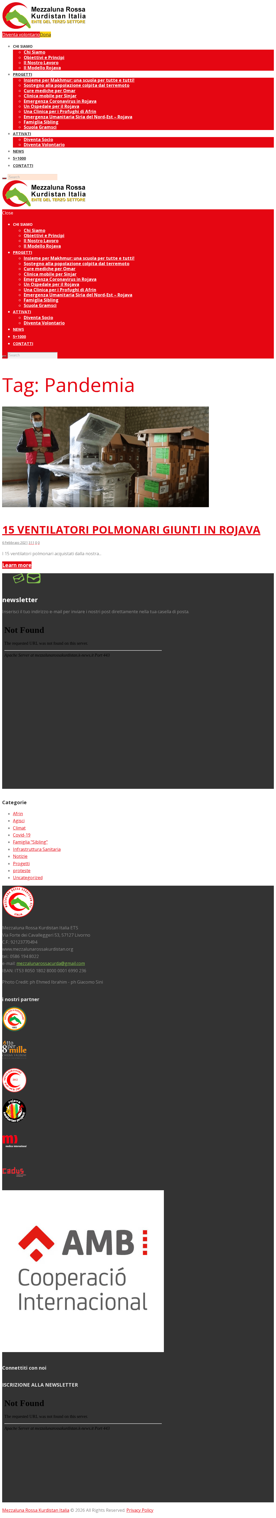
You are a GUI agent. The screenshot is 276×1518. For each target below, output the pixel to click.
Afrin (18, 814)
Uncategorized (28, 878)
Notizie (20, 856)
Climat (19, 828)
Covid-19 (21, 835)
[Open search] (4, 178)
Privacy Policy (139, 1510)
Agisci (19, 821)
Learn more (17, 565)
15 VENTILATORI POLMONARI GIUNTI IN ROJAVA (131, 529)
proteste (21, 871)
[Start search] (4, 356)
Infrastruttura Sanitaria (37, 849)
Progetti (21, 864)
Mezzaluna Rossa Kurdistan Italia (35, 1510)
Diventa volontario (21, 34)
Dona (45, 34)
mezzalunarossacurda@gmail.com (50, 963)
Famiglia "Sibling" (30, 842)
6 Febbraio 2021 (15, 542)
